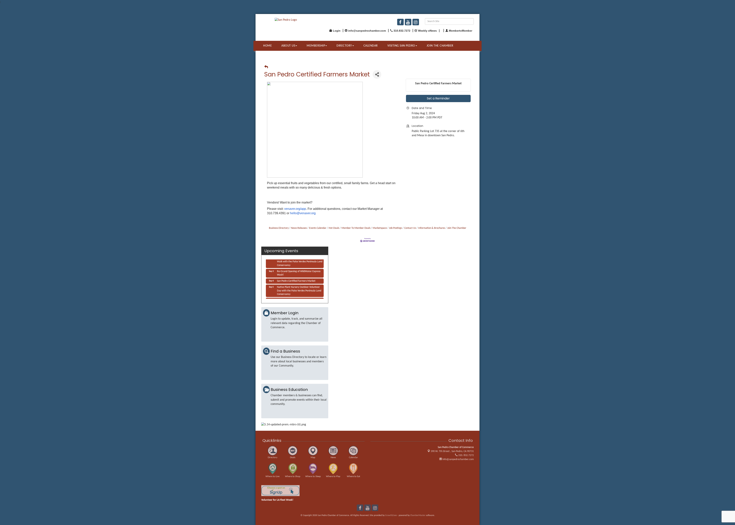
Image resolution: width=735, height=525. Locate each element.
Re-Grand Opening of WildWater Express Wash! (298, 269)
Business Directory (279, 228)
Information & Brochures (431, 228)
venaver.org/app (295, 208)
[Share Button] (377, 74)
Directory (344, 45)
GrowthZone (391, 515)
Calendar (370, 45)
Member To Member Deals (355, 228)
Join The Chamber (456, 228)
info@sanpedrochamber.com (458, 459)
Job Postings (395, 228)
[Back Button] (266, 67)
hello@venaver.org (303, 213)
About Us (288, 45)
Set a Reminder (438, 98)
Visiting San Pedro (401, 45)
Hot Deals (334, 228)
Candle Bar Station (287, 296)
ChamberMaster (417, 515)
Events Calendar (317, 228)
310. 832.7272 (466, 455)
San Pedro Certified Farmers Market (296, 277)
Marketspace (380, 228)
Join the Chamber (440, 45)
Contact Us (410, 228)
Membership (316, 45)
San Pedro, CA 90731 (452, 451)
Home (267, 45)
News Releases (299, 228)
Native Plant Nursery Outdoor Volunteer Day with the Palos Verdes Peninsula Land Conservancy (299, 286)
